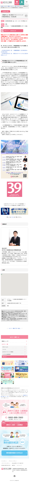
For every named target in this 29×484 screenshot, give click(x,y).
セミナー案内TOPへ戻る (14, 328)
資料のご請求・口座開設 (14, 424)
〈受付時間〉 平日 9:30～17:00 (15, 418)
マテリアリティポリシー (5, 463)
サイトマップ (19, 465)
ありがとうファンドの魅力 (8, 351)
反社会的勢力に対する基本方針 (17, 463)
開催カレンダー (5, 341)
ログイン (22, 5)
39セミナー (19, 6)
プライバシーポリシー (13, 461)
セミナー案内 (7, 6)
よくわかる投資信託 (7, 354)
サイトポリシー (4, 461)
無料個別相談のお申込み (14, 453)
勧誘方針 (13, 465)
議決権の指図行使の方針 (5, 465)
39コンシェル (5, 347)
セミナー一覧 (13, 6)
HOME (2, 6)
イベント (4, 349)
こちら (12, 217)
